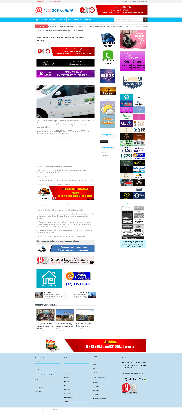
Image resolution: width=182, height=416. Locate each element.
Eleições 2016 (67, 389)
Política (95, 360)
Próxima (82, 292)
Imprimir (87, 43)
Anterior (48, 292)
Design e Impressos (39, 387)
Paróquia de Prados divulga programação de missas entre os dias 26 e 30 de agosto (84, 325)
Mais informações (74, 20)
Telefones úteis (96, 390)
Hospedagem (38, 391)
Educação (66, 381)
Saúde (94, 364)
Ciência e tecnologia (69, 362)
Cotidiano (66, 366)
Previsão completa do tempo (100, 398)
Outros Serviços (142, 1)
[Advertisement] (65, 152)
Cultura (65, 369)
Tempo (94, 368)
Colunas (62, 20)
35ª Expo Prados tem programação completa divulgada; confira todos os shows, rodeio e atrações (91, 26)
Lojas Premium (38, 383)
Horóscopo (95, 394)
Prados (57, 43)
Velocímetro (105, 155)
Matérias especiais (68, 397)
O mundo (66, 401)
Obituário (87, 20)
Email (93, 43)
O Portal (124, 1)
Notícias (44, 20)
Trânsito (95, 372)
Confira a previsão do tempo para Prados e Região (48, 1)
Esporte (65, 385)
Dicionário (104, 152)
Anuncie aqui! (132, 1)
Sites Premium (38, 380)
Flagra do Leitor (68, 393)
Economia (66, 377)
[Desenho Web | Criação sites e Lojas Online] (129, 388)
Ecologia (66, 373)
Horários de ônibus (97, 386)
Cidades (53, 20)
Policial (95, 357)
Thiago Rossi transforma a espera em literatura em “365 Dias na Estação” (139, 26)
